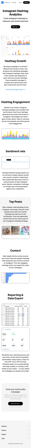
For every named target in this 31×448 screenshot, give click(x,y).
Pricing (14, 2)
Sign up (26, 2)
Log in (20, 2)
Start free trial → (15, 403)
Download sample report (15, 89)
